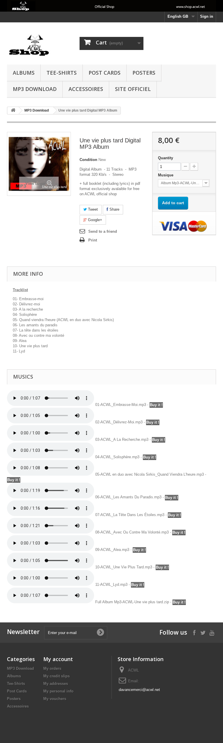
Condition (88, 159)
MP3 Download (35, 88)
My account (58, 659)
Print (92, 240)
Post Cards (105, 72)
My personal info (58, 691)
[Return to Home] (13, 110)
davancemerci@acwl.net (139, 690)
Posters (143, 72)
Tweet (92, 209)
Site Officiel (133, 88)
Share (113, 209)
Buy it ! (156, 405)
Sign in (206, 16)
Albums (24, 72)
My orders (52, 668)
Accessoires (86, 88)
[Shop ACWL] (39, 45)
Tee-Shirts (61, 72)
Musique (166, 175)
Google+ (94, 220)
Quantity (165, 158)
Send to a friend (102, 231)
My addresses (55, 683)
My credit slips (56, 676)
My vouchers (54, 699)
